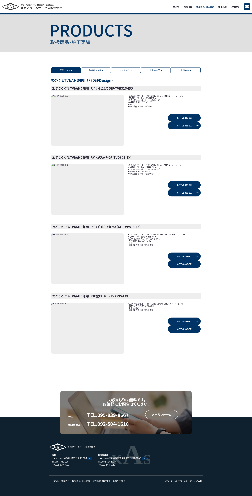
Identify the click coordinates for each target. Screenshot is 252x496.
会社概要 (222, 6)
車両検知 (184, 70)
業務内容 (188, 6)
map (89, 458)
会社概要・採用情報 (102, 480)
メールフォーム (162, 414)
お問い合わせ (119, 480)
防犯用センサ (95, 70)
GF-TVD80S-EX (184, 184)
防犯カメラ (65, 70)
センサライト (124, 70)
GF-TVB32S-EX (184, 117)
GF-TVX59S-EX (184, 321)
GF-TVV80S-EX (184, 256)
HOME (176, 6)
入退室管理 (154, 70)
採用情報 (235, 6)
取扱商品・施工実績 (205, 6)
